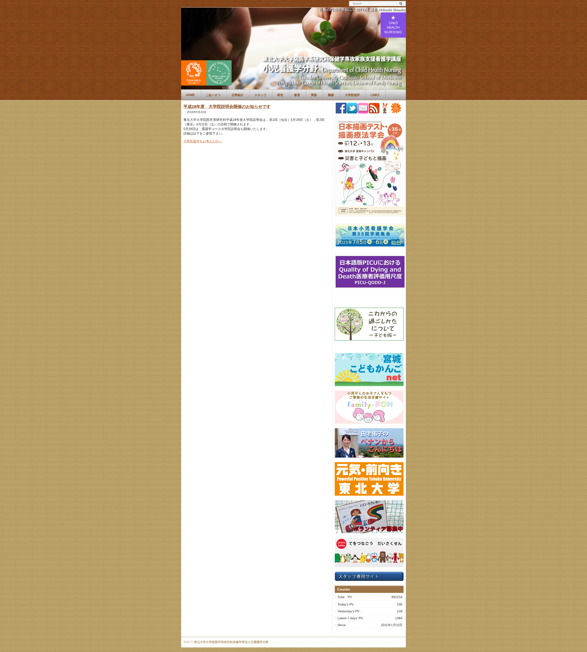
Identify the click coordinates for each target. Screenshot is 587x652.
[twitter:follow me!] (352, 112)
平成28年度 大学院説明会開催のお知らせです (227, 106)
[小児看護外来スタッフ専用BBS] (396, 112)
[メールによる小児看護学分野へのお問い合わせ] (363, 112)
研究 (280, 95)
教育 (297, 95)
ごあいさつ (213, 95)
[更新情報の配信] (374, 112)
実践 (314, 95)
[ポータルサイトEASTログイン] (385, 112)
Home (190, 95)
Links (375, 95)
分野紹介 (238, 95)
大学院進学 (352, 95)
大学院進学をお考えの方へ (202, 141)
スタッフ (260, 95)
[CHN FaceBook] (341, 112)
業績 (331, 95)
